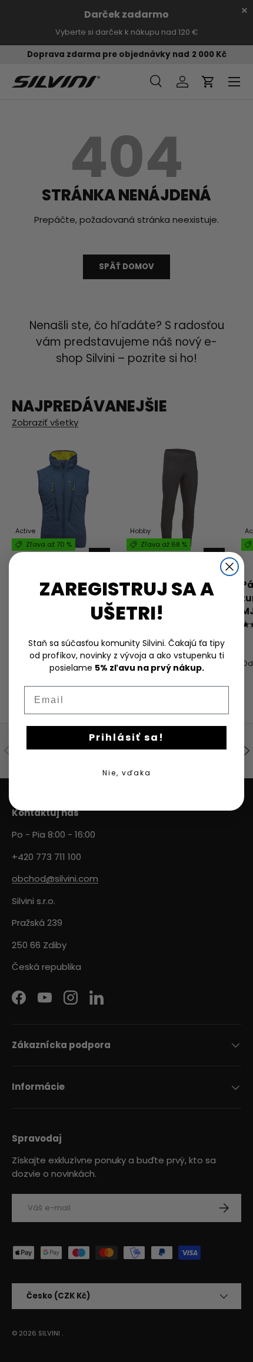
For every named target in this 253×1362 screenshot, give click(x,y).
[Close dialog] (229, 566)
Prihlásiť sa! (126, 737)
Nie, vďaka (126, 773)
